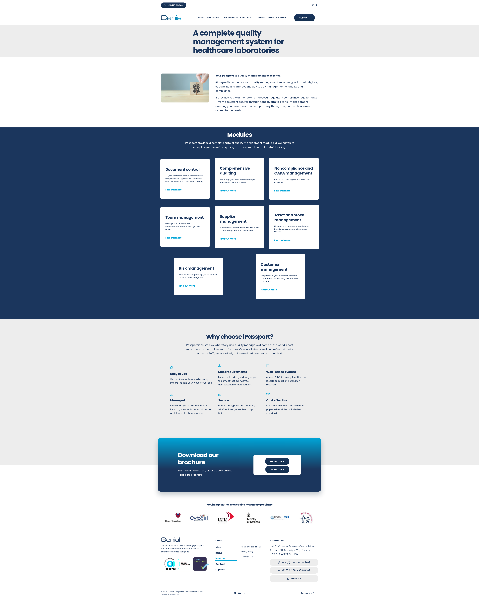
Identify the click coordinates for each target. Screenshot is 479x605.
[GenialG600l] (171, 16)
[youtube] (235, 593)
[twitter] (313, 5)
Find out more (173, 189)
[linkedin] (317, 5)
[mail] (244, 593)
